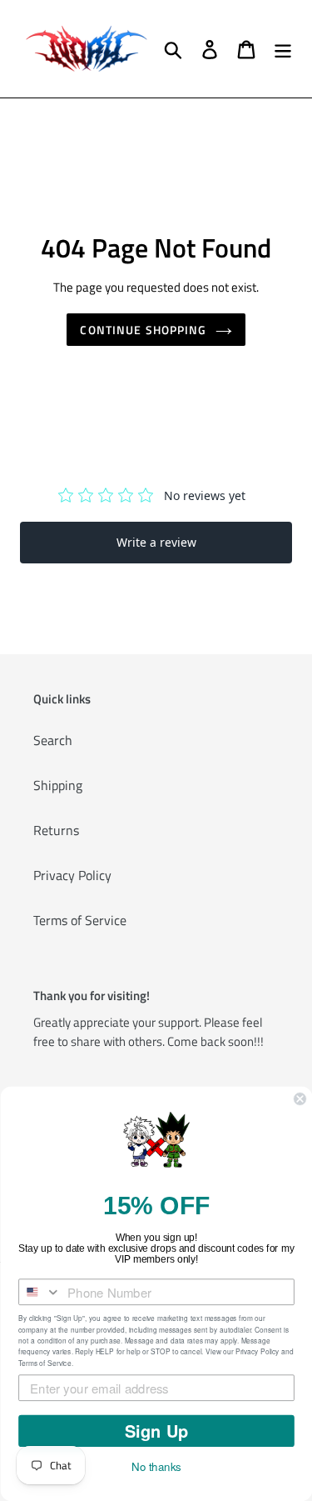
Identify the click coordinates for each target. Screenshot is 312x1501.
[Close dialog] (300, 1099)
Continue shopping (143, 329)
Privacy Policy (72, 875)
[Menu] (283, 49)
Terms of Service (79, 920)
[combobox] (40, 1291)
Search (52, 740)
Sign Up (156, 1431)
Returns (56, 830)
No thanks (156, 1466)
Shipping (57, 785)
